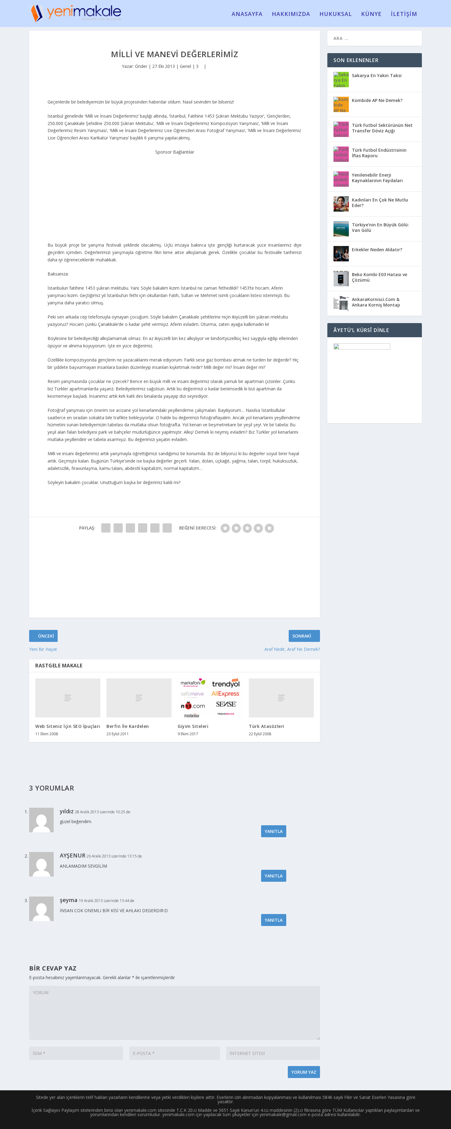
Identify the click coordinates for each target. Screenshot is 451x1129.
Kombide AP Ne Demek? (377, 100)
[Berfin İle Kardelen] (139, 697)
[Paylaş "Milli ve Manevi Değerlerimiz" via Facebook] (106, 528)
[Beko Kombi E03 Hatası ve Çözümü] (341, 278)
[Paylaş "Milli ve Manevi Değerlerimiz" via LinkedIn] (167, 528)
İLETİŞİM (404, 14)
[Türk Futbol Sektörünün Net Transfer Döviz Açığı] (341, 129)
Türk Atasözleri (266, 726)
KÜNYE (371, 14)
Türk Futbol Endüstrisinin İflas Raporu (379, 152)
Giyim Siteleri (193, 726)
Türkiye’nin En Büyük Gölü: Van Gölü (380, 227)
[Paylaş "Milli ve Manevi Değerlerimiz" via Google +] (130, 528)
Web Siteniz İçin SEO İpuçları (67, 726)
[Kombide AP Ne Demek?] (341, 104)
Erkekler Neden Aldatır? (377, 249)
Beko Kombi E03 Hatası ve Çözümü (379, 277)
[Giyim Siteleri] (210, 697)
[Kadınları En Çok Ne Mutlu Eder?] (341, 204)
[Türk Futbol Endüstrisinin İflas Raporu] (341, 154)
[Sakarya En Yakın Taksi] (341, 79)
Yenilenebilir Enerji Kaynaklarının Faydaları (377, 177)
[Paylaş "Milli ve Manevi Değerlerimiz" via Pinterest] (155, 528)
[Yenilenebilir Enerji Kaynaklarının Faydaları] (341, 179)
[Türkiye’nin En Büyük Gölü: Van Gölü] (341, 228)
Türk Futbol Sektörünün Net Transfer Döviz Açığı (382, 128)
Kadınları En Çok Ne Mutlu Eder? (380, 202)
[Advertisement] (175, 194)
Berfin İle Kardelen (127, 726)
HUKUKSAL (335, 14)
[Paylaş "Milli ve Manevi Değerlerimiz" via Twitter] (118, 528)
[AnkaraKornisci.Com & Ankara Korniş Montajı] (341, 303)
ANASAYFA (247, 14)
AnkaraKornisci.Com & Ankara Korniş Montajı (376, 302)
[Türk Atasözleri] (281, 697)
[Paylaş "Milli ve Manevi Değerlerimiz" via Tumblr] (143, 528)
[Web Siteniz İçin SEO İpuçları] (67, 697)
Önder (141, 66)
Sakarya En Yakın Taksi (377, 75)
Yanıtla (274, 831)
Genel (185, 66)
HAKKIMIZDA (291, 14)
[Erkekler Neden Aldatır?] (341, 253)
